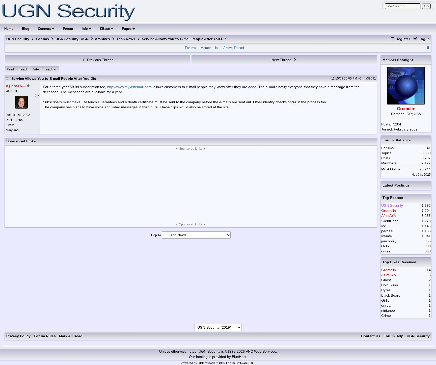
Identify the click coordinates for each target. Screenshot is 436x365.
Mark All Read (71, 336)
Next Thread (281, 60)
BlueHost (239, 357)
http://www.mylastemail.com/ (129, 87)
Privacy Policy (18, 336)
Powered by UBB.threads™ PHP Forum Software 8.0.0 (218, 363)
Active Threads (234, 48)
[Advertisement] (190, 186)
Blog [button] (25, 29)
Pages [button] (127, 29)
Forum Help (393, 336)
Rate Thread (42, 69)
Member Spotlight (398, 60)
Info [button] (85, 29)
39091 (371, 78)
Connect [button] (45, 29)
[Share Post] (360, 78)
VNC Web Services (261, 351)
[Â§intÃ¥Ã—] (21, 107)
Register (402, 39)
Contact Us (370, 336)
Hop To (156, 235)
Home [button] (8, 29)
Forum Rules (45, 336)
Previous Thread (100, 60)
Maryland (12, 130)
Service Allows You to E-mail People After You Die (53, 78)
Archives (102, 39)
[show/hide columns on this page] (428, 48)
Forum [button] (68, 29)
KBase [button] (105, 29)
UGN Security (17, 39)
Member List (210, 48)
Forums (42, 39)
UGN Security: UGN (72, 39)
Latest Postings (396, 185)
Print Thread (17, 69)
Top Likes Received (399, 262)
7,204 (396, 124)
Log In (424, 39)
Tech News (126, 39)
